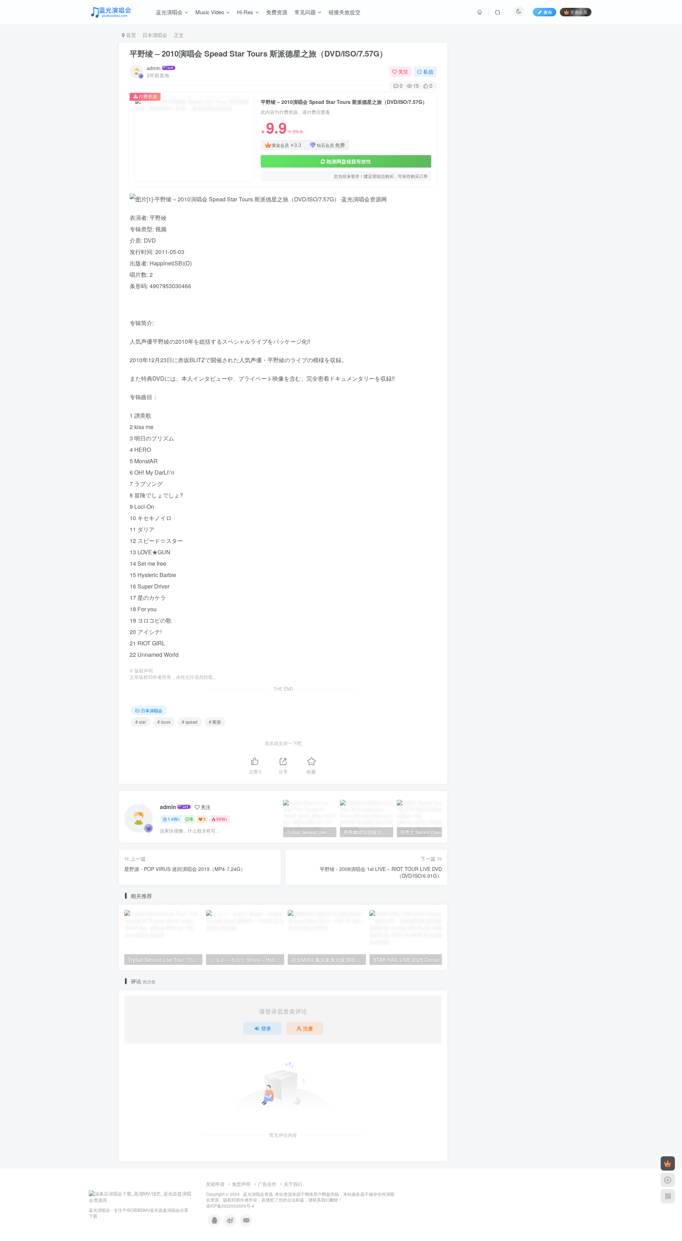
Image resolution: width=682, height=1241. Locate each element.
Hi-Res (245, 12)
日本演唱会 (154, 34)
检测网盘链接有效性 (348, 161)
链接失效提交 (345, 12)
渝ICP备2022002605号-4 (230, 1206)
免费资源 (276, 12)
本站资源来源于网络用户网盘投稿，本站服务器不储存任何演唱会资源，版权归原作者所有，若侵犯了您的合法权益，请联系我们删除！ (300, 1197)
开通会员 (578, 12)
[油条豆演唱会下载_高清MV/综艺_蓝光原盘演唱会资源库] (140, 1196)
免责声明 (241, 1184)
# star (140, 722)
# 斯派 (215, 722)
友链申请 (215, 1184)
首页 (130, 34)
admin (154, 68)
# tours (163, 722)
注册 (308, 1028)
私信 (428, 71)
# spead (189, 722)
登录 (266, 1028)
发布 (547, 12)
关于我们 (293, 1184)
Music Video (209, 12)
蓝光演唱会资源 (258, 1194)
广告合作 (267, 1184)
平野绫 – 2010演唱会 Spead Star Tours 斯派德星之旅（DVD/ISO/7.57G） (258, 53)
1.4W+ (174, 819)
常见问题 (305, 12)
